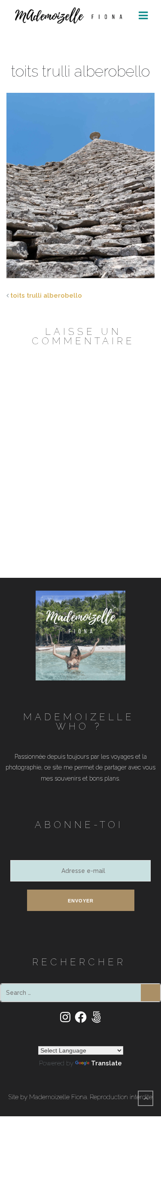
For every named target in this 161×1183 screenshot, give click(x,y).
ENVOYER (81, 900)
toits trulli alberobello (46, 295)
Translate (106, 1063)
